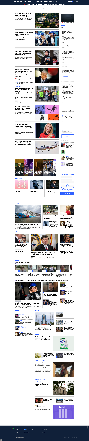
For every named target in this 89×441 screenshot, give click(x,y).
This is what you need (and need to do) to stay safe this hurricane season (69, 146)
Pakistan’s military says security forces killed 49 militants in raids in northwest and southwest (68, 38)
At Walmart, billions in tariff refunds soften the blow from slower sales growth (69, 399)
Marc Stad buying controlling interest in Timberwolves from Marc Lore (69, 302)
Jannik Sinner (33, 280)
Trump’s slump (49, 191)
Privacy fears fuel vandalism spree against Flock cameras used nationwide (24, 89)
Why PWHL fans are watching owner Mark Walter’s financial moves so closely (22, 108)
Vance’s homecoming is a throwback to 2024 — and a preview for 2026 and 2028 (21, 253)
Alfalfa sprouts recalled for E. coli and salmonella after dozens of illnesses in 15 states (48, 355)
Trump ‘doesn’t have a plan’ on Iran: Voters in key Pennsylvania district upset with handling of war (34, 274)
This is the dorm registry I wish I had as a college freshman (70, 158)
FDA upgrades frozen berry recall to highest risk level (69, 354)
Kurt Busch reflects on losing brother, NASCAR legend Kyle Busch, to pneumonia (50, 295)
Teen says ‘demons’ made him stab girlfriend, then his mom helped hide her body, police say (69, 224)
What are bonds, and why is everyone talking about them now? (41, 384)
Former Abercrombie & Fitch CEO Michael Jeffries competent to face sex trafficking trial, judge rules (68, 124)
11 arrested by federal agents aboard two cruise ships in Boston (68, 111)
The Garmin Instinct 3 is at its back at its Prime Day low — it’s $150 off (70, 152)
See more (67, 136)
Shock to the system (34, 191)
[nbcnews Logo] (13, 428)
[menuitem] (24, 1)
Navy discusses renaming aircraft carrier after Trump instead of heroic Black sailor (66, 252)
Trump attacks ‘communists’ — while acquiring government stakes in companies (24, 71)
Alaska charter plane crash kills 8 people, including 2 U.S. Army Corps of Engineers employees (23, 142)
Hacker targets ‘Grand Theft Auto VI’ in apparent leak (43, 363)
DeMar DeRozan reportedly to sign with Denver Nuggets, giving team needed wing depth (69, 293)
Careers (17, 432)
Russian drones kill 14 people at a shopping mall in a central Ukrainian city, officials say (69, 321)
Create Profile (67, 193)
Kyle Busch (28, 280)
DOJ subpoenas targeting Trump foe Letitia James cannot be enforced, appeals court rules (68, 92)
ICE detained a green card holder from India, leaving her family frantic (68, 46)
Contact (17, 429)
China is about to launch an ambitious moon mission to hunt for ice (68, 58)
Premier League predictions (50, 280)
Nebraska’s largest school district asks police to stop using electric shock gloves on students (53, 224)
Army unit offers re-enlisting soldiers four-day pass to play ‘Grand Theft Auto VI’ (43, 371)
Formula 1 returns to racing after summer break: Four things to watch (27, 304)
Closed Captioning (44, 429)
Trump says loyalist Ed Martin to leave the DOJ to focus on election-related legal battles (68, 98)
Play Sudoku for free (40, 406)
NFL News (58, 280)
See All (67, 168)
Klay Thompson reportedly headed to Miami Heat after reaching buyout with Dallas (53, 303)
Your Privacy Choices (29, 429)
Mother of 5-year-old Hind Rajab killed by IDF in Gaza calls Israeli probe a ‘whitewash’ (23, 53)
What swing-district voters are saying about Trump (67, 66)
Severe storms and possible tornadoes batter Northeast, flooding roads (49, 217)
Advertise (43, 432)
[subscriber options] (74, 1)
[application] (47, 147)
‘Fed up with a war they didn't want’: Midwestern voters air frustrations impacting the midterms (61, 275)
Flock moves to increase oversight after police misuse (23, 98)
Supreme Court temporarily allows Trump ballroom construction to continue (23, 15)
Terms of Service (26, 432)
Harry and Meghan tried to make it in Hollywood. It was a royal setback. (24, 34)
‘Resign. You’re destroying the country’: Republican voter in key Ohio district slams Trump (48, 274)
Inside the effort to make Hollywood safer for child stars (23, 125)
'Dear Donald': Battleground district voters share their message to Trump (20, 274)
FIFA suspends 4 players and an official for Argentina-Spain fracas (69, 285)
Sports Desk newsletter (65, 280)
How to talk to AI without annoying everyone (47, 400)
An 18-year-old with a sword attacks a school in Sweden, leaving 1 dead (67, 104)
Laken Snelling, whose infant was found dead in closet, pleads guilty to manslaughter (66, 217)
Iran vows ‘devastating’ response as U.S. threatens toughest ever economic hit (69, 328)
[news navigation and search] (77, 2)
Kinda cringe (17, 191)
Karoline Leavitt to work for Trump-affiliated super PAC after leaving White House (68, 52)
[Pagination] (71, 264)
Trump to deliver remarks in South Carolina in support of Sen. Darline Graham (24, 79)
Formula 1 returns (40, 280)
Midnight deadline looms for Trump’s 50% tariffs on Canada (24, 83)
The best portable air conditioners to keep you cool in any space (69, 164)
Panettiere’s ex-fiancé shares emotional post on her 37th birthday (24, 133)
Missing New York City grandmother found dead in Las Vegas (67, 32)
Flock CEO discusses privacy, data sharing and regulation (23, 101)
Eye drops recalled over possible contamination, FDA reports (42, 337)
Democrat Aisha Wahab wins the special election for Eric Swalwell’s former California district (25, 316)
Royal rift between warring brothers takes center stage (23, 42)
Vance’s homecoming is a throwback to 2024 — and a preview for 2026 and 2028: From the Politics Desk (68, 86)
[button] (37, 1)
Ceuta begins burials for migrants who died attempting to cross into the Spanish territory (68, 71)
